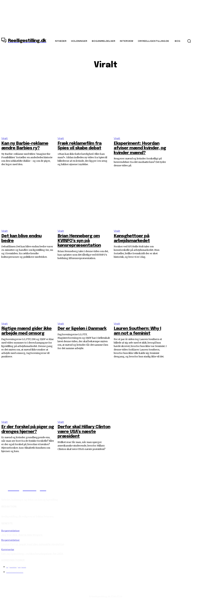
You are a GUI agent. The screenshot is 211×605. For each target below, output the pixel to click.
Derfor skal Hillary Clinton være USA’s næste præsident (84, 432)
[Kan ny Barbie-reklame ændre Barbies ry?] (27, 107)
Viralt (4, 138)
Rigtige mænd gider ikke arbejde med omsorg (26, 331)
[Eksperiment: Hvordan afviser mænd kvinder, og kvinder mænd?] (140, 107)
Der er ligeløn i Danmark (82, 328)
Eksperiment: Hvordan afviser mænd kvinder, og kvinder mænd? (140, 148)
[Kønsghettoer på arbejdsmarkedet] (140, 199)
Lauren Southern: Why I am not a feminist (137, 331)
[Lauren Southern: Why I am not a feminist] (140, 292)
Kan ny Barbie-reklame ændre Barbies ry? (24, 145)
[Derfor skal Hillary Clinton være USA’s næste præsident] (84, 390)
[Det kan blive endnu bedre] (27, 199)
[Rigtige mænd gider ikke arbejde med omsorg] (27, 292)
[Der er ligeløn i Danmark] (84, 292)
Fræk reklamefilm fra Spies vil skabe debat (80, 145)
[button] (189, 41)
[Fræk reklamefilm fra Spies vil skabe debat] (84, 107)
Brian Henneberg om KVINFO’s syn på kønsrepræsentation (79, 241)
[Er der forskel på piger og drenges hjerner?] (27, 390)
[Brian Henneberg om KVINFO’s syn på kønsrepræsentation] (84, 199)
